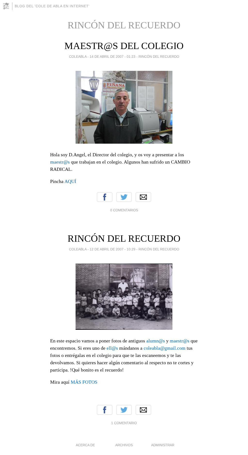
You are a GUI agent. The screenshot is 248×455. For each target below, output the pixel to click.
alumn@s (155, 340)
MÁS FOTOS (84, 382)
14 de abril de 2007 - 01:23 (112, 56)
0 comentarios (124, 210)
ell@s (112, 348)
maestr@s (60, 162)
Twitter (124, 197)
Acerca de (85, 445)
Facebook (104, 197)
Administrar (162, 445)
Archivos (124, 445)
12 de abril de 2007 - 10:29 (112, 249)
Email (143, 197)
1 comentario (124, 423)
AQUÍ (70, 181)
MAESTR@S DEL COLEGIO (124, 45)
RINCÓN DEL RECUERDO (159, 56)
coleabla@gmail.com (165, 348)
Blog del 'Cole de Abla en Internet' (52, 6)
